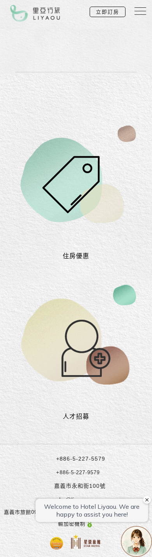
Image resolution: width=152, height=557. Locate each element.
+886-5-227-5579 (80, 459)
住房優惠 (76, 256)
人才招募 (76, 416)
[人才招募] (76, 337)
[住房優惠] (76, 177)
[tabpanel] (76, 37)
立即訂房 (107, 12)
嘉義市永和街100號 (80, 486)
